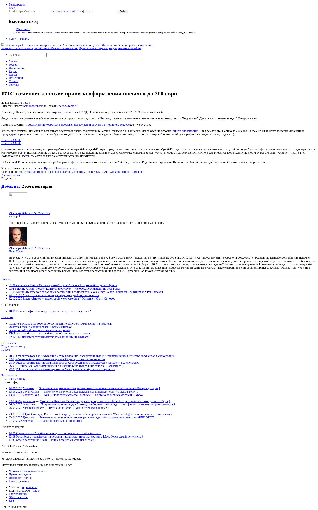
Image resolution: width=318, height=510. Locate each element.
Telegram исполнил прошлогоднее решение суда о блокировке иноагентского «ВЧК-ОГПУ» (97, 417)
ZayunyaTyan (31, 391)
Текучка (14, 84)
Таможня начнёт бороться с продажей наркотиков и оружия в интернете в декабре (78, 124)
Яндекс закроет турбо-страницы (60, 420)
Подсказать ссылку (13, 346)
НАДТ (104, 171)
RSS (11, 500)
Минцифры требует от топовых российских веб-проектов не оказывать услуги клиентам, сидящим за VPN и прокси (86, 291)
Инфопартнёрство (20, 477)
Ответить (44, 213)
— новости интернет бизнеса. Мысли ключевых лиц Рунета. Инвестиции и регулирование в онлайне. (71, 48)
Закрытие (78, 171)
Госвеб (13, 64)
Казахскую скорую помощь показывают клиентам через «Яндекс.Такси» (90, 391)
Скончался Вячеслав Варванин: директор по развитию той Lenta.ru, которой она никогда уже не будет (104, 401)
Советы (13, 81)
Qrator (36, 490)
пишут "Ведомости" (185, 130)
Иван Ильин (16, 251)
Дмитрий (28, 417)
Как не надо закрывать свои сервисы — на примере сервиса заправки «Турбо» (93, 394)
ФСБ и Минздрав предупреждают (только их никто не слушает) (49, 336)
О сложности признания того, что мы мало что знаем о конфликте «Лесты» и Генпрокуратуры (98, 388)
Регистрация (17, 4)
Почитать (7, 317)
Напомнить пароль (62, 11)
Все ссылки (8, 343)
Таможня (136, 171)
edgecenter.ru (29, 487)
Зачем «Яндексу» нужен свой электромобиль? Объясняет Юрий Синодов (62, 298)
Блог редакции (18, 493)
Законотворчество (59, 171)
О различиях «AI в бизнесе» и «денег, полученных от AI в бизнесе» (55, 433)
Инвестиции (17, 68)
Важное (6, 279)
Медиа (13, 61)
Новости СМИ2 (11, 140)
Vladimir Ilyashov (33, 407)
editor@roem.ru (68, 105)
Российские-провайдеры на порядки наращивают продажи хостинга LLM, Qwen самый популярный (76, 436)
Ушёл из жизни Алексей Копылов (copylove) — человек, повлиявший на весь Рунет (64, 288)
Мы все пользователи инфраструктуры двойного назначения (54, 295)
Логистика (92, 171)
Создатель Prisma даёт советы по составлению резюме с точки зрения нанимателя (60, 323)
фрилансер (28, 401)
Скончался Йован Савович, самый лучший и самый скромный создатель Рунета (63, 285)
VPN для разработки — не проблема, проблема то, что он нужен (49, 333)
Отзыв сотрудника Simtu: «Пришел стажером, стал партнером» (52, 439)
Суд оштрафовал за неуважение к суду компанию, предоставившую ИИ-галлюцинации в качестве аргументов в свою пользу (95, 355)
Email (12, 11)
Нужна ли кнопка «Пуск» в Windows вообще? (78, 407)
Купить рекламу (19, 38)
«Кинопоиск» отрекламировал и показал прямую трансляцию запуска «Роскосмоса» (69, 365)
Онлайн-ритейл (120, 171)
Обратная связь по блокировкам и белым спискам (40, 326)
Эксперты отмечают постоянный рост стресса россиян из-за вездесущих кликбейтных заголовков (77, 362)
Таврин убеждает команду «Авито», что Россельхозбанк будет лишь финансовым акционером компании (107, 404)
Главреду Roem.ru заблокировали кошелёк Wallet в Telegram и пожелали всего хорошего (114, 414)
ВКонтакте (23, 29)
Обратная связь (18, 497)
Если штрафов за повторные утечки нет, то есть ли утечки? (50, 311)
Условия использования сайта (27, 471)
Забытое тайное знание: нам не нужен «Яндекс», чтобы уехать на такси (60, 359)
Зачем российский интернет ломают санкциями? (39, 330)
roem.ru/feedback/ (32, 105)
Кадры (13, 71)
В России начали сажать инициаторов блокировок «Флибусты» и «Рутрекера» (65, 369)
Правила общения (20, 474)
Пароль (66, 11)
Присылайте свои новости (60, 168)
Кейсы (13, 74)
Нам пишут (16, 77)
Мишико (28, 388)
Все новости (9, 375)
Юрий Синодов (33, 414)
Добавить (11, 186)
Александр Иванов (35, 171)
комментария (10, 175)
